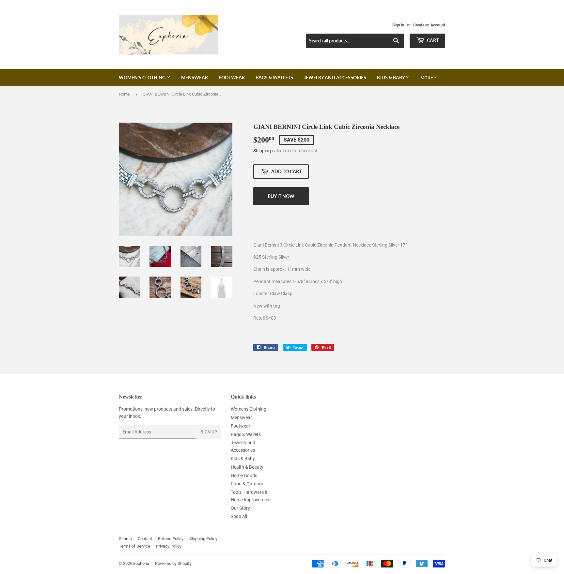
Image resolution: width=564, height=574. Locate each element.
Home (124, 94)
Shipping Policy (203, 538)
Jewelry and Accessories (335, 77)
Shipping (262, 150)
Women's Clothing (142, 77)
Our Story (240, 508)
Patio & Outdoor (247, 483)
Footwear (232, 77)
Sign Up (209, 432)
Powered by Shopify (173, 563)
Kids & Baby (391, 77)
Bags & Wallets (274, 77)
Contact (145, 538)
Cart (432, 40)
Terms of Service (134, 546)
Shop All (239, 516)
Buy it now (281, 196)
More (426, 77)
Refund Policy (170, 538)
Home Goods (244, 475)
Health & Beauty (247, 467)
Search (125, 538)
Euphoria (141, 563)
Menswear (194, 77)
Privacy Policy (168, 546)
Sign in (398, 25)
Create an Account (429, 25)
